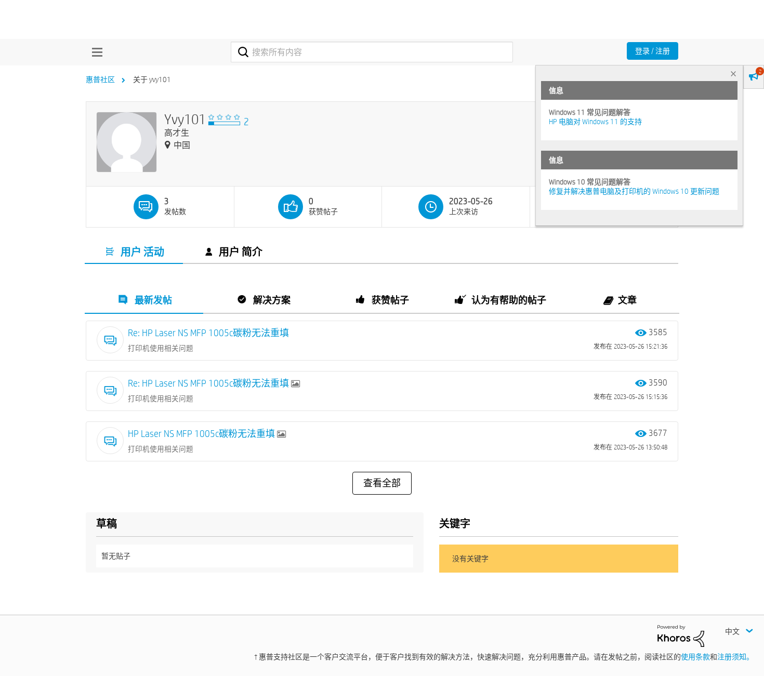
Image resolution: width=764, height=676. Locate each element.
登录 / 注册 (652, 51)
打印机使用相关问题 (160, 348)
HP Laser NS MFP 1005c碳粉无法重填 (202, 434)
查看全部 (382, 483)
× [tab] (733, 73)
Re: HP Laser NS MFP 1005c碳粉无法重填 (208, 333)
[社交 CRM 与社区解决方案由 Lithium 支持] (680, 635)
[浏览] (94, 52)
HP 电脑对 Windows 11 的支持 (595, 121)
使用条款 (695, 656)
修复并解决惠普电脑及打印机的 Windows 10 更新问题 (634, 191)
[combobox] (372, 52)
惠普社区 (100, 79)
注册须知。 (735, 656)
